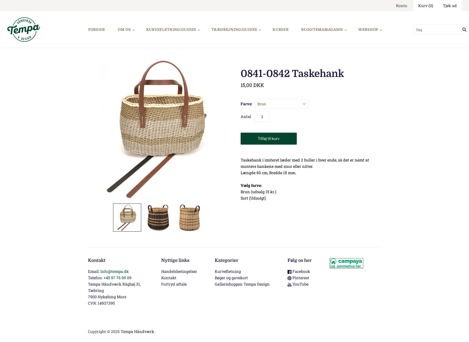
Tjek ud (450, 5)
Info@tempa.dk (114, 271)
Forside (96, 30)
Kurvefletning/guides (171, 30)
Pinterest (300, 277)
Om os (124, 30)
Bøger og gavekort (231, 277)
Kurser (280, 30)
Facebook (300, 271)
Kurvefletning (228, 271)
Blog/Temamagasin (322, 30)
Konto (401, 5)
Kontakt (168, 277)
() (425, 5)
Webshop (368, 30)
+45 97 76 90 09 (117, 277)
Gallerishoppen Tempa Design (242, 284)
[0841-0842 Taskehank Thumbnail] (127, 217)
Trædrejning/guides (234, 30)
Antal (246, 116)
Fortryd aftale (174, 284)
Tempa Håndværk (137, 331)
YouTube (300, 284)
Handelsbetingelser (179, 271)
